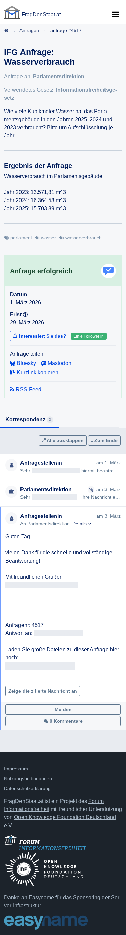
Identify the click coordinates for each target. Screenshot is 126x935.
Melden (63, 709)
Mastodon (58, 363)
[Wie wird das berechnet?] (25, 314)
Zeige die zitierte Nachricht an (42, 691)
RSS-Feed (27, 389)
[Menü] (115, 14)
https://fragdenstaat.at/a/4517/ (40, 665)
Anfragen (29, 30)
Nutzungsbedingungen (28, 778)
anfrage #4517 (66, 30)
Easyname (41, 897)
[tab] (29, 420)
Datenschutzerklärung (27, 788)
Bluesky (25, 363)
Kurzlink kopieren (36, 372)
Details (80, 523)
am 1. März (108, 462)
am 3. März (108, 489)
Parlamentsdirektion (58, 76)
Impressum (16, 768)
